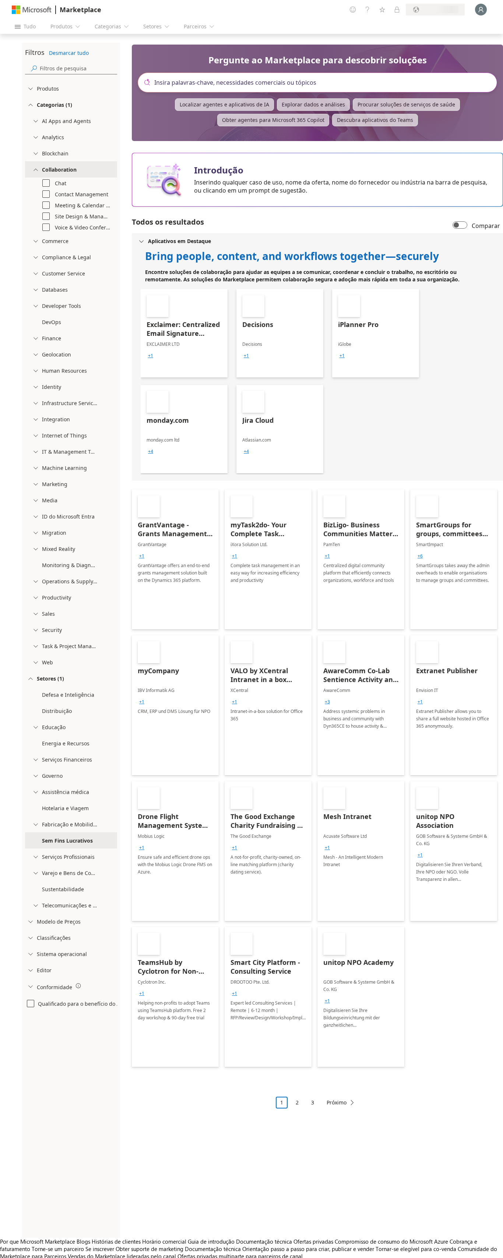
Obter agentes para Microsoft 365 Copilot (273, 119)
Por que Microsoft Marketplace (37, 1241)
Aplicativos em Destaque (179, 241)
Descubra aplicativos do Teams (375, 119)
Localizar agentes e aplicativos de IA (224, 104)
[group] (151, 356)
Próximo (337, 1102)
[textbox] (320, 82)
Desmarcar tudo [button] (69, 52)
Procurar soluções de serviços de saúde (406, 104)
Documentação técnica (264, 1241)
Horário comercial (164, 1241)
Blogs (83, 1241)
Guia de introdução (211, 1241)
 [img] (78, 985)
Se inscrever (99, 1248)
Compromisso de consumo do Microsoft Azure (392, 1241)
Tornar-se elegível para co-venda (416, 1248)
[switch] (460, 225)
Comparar (486, 226)
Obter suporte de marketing (149, 1248)
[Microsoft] (32, 10)
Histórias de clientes (116, 1241)
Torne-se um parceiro (58, 1248)
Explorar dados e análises (313, 104)
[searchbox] (78, 68)
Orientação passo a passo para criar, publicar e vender (308, 1248)
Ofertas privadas (313, 1241)
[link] (184, 333)
